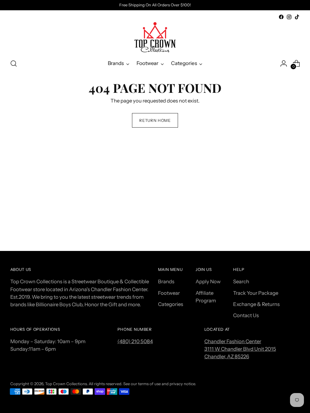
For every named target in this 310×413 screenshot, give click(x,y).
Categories (170, 304)
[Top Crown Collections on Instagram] (289, 17)
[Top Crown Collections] (155, 37)
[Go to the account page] (284, 63)
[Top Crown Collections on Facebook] (281, 17)
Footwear (169, 293)
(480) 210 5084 (135, 341)
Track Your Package (255, 293)
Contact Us (246, 315)
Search (241, 281)
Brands (166, 281)
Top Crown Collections (66, 383)
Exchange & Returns (256, 304)
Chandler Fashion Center (232, 341)
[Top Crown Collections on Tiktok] (297, 17)
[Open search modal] (14, 63)
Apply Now (208, 281)
